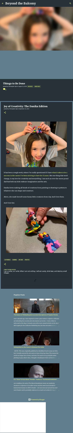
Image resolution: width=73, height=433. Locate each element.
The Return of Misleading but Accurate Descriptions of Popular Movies (36, 315)
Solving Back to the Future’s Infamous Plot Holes (29, 347)
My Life (21, 259)
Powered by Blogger (38, 399)
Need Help (37, 86)
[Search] (70, 3)
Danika (15, 259)
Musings (30, 86)
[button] (5, 112)
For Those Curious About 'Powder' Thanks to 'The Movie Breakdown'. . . (36, 379)
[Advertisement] (36, 65)
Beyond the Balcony (20, 3)
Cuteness (7, 259)
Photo (27, 259)
